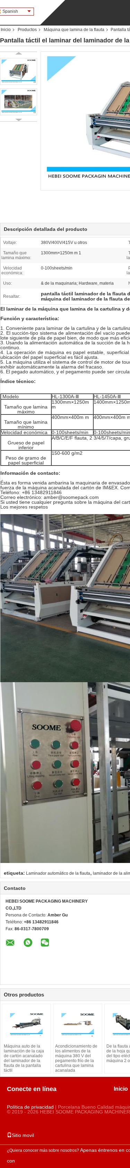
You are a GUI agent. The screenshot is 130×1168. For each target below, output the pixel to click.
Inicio (6, 29)
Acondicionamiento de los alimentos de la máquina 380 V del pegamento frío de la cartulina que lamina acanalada (76, 1058)
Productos (27, 29)
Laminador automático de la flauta (58, 873)
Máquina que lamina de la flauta (74, 29)
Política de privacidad (30, 1107)
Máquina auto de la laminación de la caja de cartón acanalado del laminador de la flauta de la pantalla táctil (24, 1058)
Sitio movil (23, 1135)
